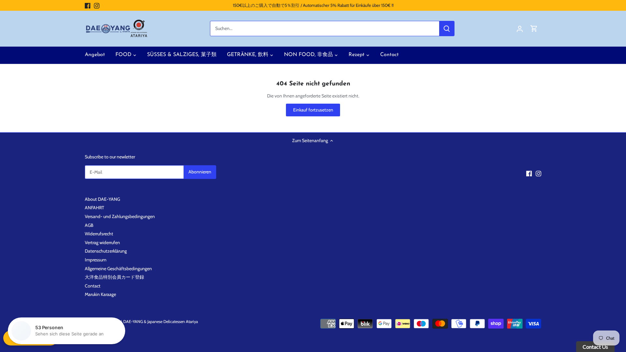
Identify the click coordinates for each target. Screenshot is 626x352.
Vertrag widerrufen (102, 242)
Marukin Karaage (100, 294)
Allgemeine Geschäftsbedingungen (118, 268)
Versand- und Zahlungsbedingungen (120, 216)
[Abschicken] (446, 28)
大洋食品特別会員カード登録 (114, 277)
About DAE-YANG (102, 199)
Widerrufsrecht (99, 234)
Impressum (95, 260)
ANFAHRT (94, 208)
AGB (89, 225)
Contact (92, 286)
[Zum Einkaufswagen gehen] (534, 28)
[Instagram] (96, 5)
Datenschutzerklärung (106, 251)
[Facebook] (87, 5)
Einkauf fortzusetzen (313, 110)
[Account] (520, 28)
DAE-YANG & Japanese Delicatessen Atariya (160, 321)
